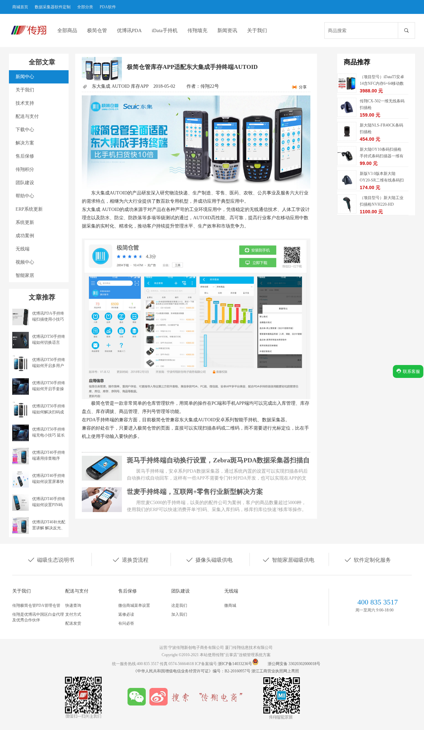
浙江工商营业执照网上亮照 (275, 671)
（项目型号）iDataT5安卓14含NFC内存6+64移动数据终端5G (382, 83)
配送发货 (73, 623)
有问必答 (126, 623)
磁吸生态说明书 (50, 559)
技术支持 (25, 103)
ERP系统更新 (29, 209)
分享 (303, 87)
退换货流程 (130, 559)
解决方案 (25, 142)
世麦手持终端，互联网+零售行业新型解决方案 (195, 491)
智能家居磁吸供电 (288, 559)
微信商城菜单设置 (134, 605)
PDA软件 (108, 7)
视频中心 (25, 262)
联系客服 (410, 371)
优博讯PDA (129, 30)
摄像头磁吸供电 (209, 559)
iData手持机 (165, 30)
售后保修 (25, 156)
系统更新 (25, 222)
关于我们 (257, 30)
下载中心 (25, 129)
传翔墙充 (197, 30)
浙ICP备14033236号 (235, 663)
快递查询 (73, 605)
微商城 (230, 605)
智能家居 (25, 275)
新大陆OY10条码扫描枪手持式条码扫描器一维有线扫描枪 (381, 156)
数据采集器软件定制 (53, 7)
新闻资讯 (227, 30)
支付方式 (73, 614)
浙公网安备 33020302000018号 (294, 663)
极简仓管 (97, 30)
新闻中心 (25, 76)
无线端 (22, 248)
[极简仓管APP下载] (196, 318)
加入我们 (179, 614)
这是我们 (179, 605)
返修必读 (126, 614)
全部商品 (67, 30)
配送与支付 (27, 116)
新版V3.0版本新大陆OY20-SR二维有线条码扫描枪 (382, 180)
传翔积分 (25, 169)
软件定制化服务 (367, 559)
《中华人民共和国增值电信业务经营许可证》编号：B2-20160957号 (192, 671)
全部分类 (85, 7)
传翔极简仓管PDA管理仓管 (36, 605)
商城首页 (20, 7)
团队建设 (25, 182)
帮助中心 (25, 195)
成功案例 (25, 235)
